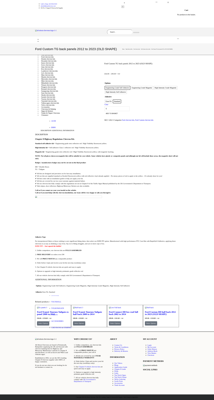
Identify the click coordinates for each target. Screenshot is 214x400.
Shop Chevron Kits (48, 41)
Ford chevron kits (137, 49)
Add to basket (112, 113)
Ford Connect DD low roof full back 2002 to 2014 (123, 313)
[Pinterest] (165, 375)
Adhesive (108, 97)
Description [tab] (46, 130)
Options (108, 83)
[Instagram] (172, 375)
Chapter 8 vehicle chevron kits (89, 367)
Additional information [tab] (63, 130)
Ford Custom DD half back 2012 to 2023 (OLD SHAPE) (160, 313)
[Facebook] (146, 375)
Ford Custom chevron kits (145, 49)
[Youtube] (159, 375)
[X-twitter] (152, 375)
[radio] (117, 88)
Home (43, 39)
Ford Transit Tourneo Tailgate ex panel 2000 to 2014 (53, 313)
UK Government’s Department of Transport (85, 380)
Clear (106, 104)
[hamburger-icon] (178, 38)
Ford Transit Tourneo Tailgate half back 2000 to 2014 (87, 313)
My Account (132, 3)
